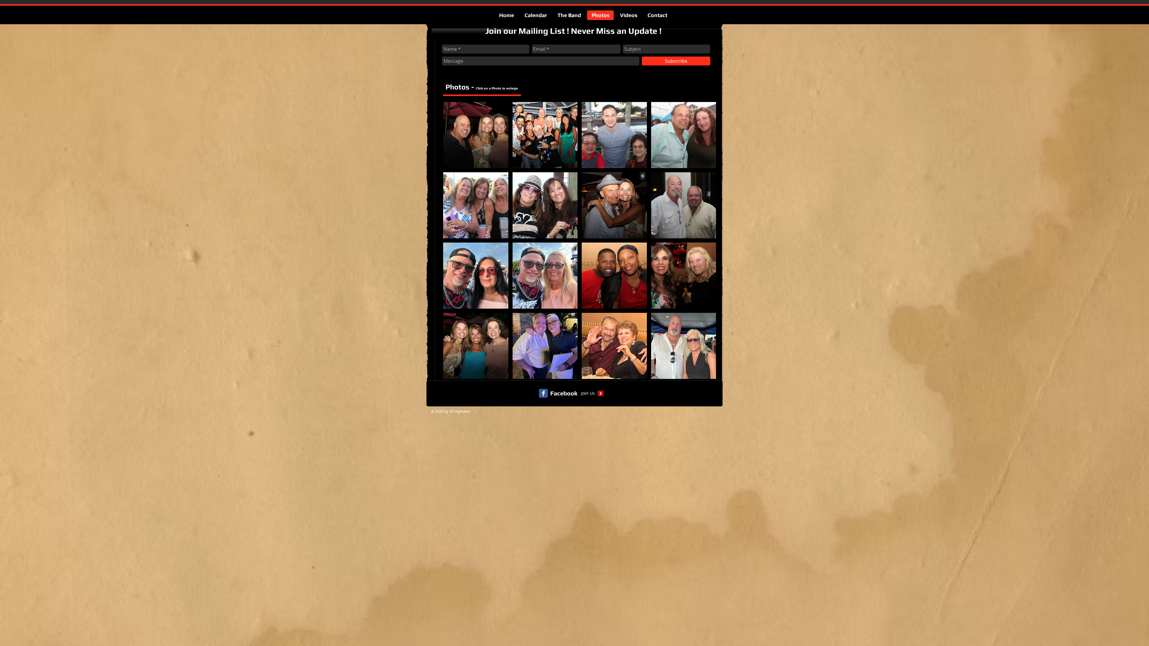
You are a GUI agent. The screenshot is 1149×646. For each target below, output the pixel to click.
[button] (475, 135)
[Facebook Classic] (543, 393)
